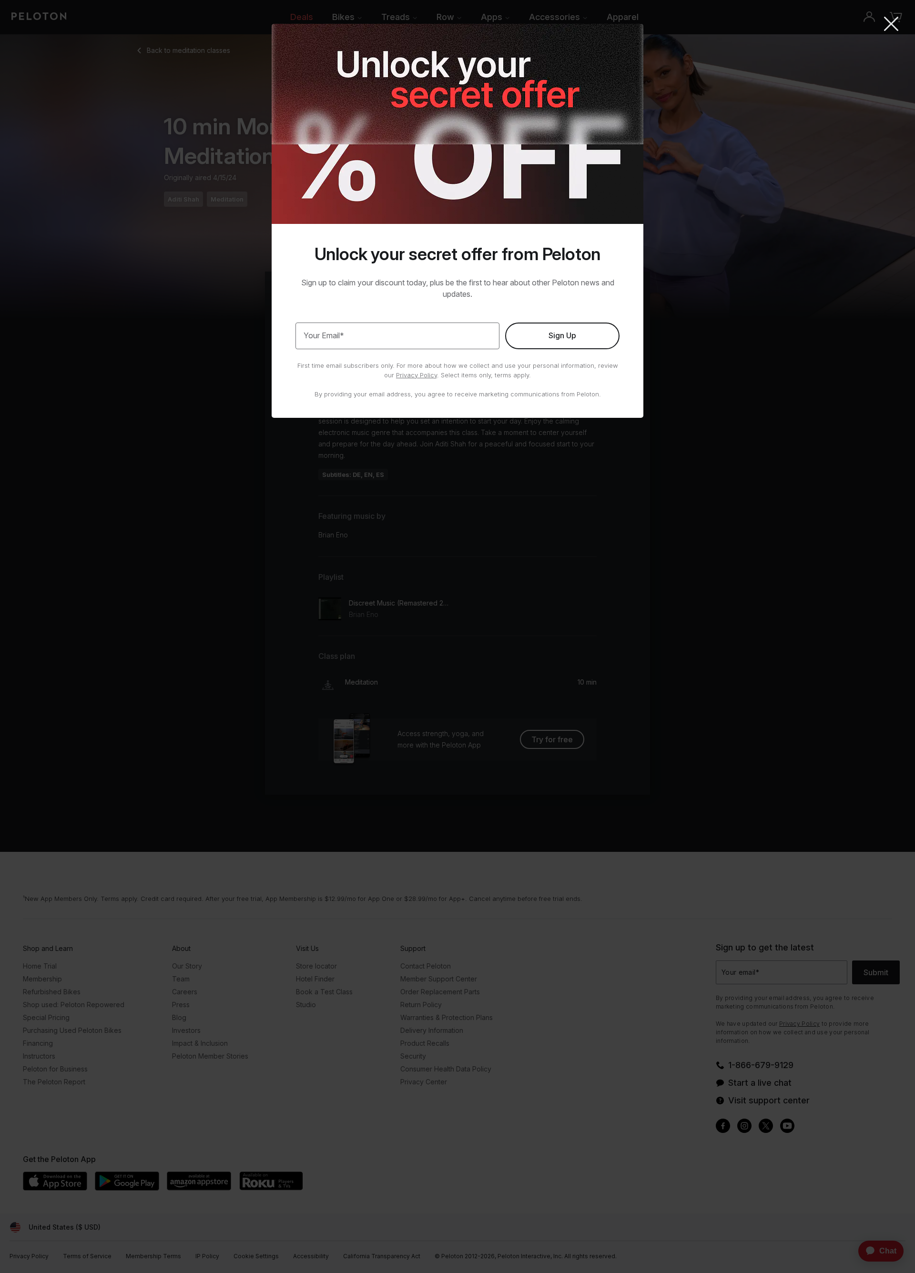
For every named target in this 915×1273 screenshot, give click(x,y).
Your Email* (324, 335)
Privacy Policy (416, 375)
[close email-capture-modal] (891, 25)
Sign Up (562, 335)
